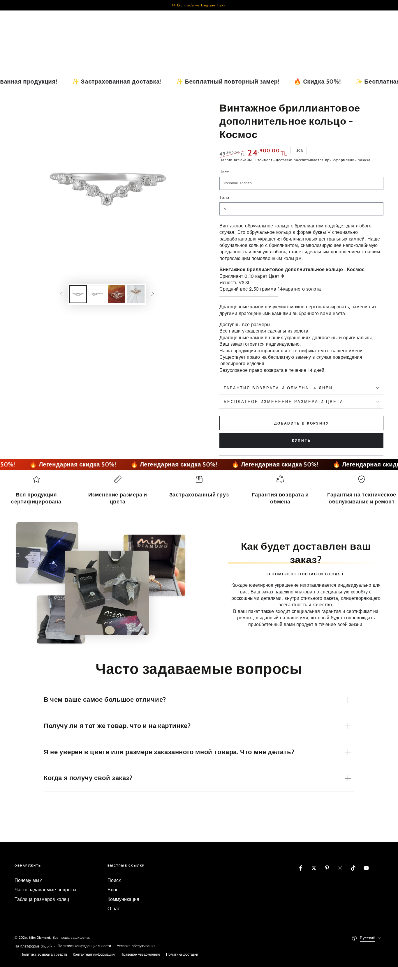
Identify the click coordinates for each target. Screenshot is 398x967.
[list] (199, 492)
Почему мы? (28, 880)
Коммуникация (123, 899)
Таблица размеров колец (42, 899)
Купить (301, 440)
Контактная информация (94, 954)
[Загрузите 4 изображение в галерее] (136, 294)
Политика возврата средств (43, 954)
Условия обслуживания (136, 946)
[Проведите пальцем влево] (61, 294)
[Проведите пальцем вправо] (152, 294)
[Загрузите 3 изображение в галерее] (116, 294)
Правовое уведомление (140, 954)
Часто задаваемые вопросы (45, 889)
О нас (114, 908)
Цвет (224, 172)
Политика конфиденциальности (84, 946)
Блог (113, 889)
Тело (224, 197)
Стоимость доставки (274, 160)
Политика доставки (182, 954)
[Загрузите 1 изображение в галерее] (78, 294)
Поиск (114, 880)
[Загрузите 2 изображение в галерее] (97, 294)
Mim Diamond (39, 937)
